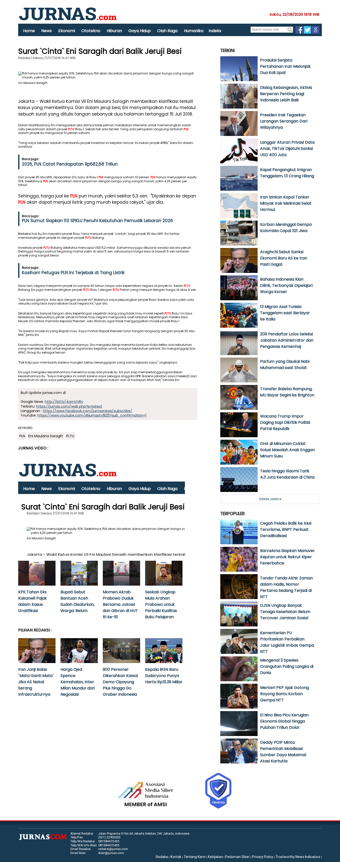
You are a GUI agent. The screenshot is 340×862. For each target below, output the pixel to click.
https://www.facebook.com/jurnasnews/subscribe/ (87, 410)
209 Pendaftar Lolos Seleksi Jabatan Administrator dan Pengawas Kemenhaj (286, 340)
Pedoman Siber (237, 857)
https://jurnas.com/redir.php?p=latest (69, 406)
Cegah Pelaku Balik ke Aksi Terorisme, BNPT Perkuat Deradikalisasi (285, 529)
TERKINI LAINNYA (270, 499)
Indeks (215, 31)
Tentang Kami (195, 857)
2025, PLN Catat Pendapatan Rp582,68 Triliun (70, 164)
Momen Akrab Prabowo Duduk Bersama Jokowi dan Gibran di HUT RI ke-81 (120, 604)
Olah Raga (167, 31)
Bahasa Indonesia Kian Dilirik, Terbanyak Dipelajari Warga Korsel (286, 285)
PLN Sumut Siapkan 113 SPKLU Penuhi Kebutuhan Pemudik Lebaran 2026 (97, 221)
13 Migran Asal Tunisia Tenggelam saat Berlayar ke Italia (285, 313)
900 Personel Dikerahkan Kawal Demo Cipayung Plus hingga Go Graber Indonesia (120, 682)
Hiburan (114, 31)
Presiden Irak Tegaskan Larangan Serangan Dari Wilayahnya (283, 121)
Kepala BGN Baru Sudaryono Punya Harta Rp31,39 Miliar (163, 676)
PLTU (71, 129)
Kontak (175, 857)
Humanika (193, 31)
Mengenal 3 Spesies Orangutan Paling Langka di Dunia (286, 666)
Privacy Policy (262, 857)
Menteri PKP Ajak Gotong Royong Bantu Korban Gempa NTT (284, 694)
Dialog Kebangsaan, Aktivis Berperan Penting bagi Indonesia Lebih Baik (286, 94)
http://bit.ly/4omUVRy (64, 401)
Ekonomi (66, 31)
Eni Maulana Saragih (45, 435)
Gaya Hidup (139, 31)
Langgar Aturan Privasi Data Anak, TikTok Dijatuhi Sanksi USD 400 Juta (287, 148)
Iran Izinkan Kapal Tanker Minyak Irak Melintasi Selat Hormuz (285, 203)
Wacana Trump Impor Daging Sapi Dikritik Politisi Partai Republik (285, 422)
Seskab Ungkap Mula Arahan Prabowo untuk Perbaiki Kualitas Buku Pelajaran (161, 604)
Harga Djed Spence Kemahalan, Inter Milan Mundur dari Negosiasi (77, 682)
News (46, 31)
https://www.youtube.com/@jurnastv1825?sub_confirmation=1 (91, 415)
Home (29, 31)
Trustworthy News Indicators (298, 857)
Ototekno (90, 31)
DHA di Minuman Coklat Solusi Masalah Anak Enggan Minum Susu (287, 450)
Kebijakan (215, 857)
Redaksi (162, 857)
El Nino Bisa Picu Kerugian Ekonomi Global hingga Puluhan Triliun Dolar (284, 721)
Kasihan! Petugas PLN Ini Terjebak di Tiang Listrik (73, 273)
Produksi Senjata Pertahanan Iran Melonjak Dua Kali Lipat (285, 66)
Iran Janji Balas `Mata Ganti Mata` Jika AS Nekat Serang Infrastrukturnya (36, 682)
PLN (186, 129)
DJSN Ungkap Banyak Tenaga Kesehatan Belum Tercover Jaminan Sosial (285, 612)
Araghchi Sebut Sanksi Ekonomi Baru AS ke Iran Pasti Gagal (283, 258)
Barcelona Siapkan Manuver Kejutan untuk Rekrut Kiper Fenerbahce (287, 557)
